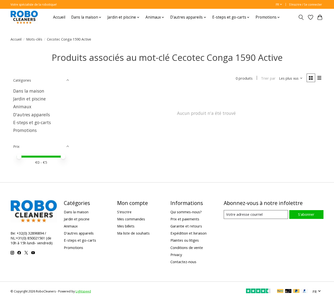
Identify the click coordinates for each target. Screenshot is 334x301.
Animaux (22, 106)
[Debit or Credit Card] (288, 291)
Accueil (59, 17)
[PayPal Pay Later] (296, 291)
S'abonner (306, 214)
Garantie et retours (186, 226)
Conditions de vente (186, 247)
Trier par (268, 78)
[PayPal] (280, 291)
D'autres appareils (31, 115)
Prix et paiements (184, 218)
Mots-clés (34, 39)
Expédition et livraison (188, 233)
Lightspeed (83, 291)
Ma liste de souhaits (133, 233)
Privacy (176, 254)
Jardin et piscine (29, 99)
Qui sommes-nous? (186, 211)
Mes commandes (131, 218)
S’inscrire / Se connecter (305, 4)
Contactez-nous (183, 261)
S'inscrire (124, 211)
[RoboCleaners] (24, 17)
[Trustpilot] (258, 291)
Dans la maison (28, 91)
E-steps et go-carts (32, 122)
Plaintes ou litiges (184, 240)
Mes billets (125, 226)
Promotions (25, 130)
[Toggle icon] (301, 17)
